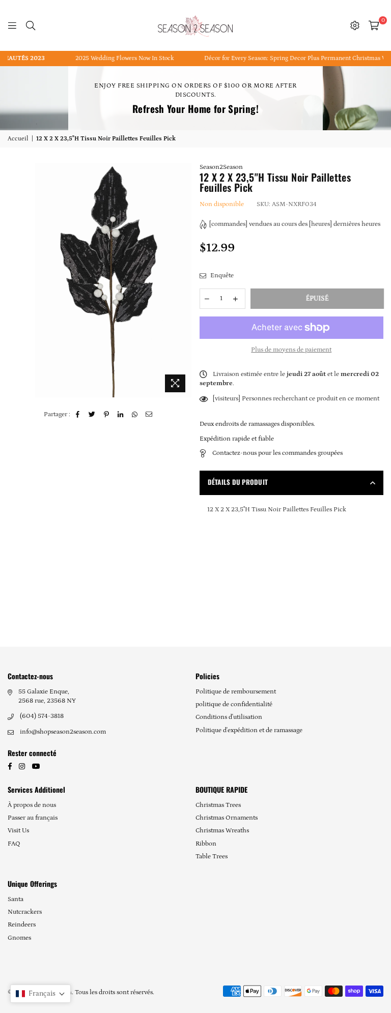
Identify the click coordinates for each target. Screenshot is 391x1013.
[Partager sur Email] (149, 414)
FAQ (14, 844)
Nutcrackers (25, 912)
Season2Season (221, 167)
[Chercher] (30, 25)
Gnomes (19, 938)
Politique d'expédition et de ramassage (249, 730)
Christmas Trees (218, 805)
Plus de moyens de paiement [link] (291, 350)
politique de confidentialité (234, 704)
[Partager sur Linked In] (121, 414)
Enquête (221, 275)
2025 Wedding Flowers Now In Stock (119, 58)
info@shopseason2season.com (63, 732)
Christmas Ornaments (227, 818)
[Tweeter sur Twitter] (92, 414)
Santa (15, 899)
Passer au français (33, 818)
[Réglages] (355, 25)
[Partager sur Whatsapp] (135, 414)
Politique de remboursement (236, 692)
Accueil (18, 138)
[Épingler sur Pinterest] (106, 414)
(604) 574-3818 (42, 716)
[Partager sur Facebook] (78, 414)
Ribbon (206, 844)
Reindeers (22, 925)
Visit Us (18, 830)
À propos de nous (32, 805)
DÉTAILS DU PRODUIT (238, 482)
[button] (40, 993)
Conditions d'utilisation (229, 717)
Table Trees (212, 856)
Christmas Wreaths (222, 830)
